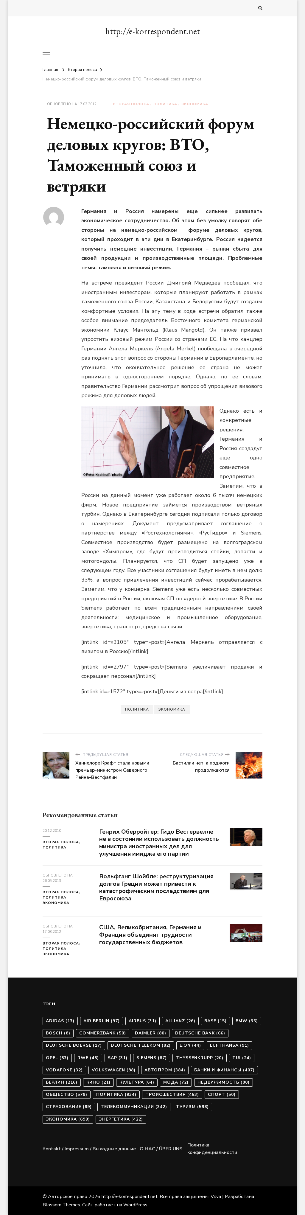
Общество (66, 1094)
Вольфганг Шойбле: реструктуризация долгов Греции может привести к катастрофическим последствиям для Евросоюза (156, 887)
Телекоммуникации (134, 1107)
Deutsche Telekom (141, 1045)
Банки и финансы (224, 1070)
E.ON (190, 1045)
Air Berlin (101, 1021)
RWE (88, 1058)
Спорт (222, 1094)
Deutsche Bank (200, 1033)
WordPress (135, 1205)
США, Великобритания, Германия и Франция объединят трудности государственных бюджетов (150, 934)
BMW (247, 1021)
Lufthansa (229, 1045)
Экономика (194, 104)
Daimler (150, 1033)
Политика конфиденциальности (212, 1149)
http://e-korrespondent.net (152, 31)
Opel (57, 1058)
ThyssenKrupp (199, 1058)
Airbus (142, 1021)
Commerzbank (102, 1033)
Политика (165, 104)
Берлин (61, 1082)
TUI (241, 1058)
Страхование (69, 1107)
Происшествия (172, 1094)
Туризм (192, 1107)
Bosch (58, 1033)
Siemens (151, 1058)
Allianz (180, 1021)
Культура (136, 1082)
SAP (117, 1058)
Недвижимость (223, 1082)
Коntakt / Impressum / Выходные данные (89, 1149)
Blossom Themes (61, 1205)
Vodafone (64, 1070)
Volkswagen (114, 1070)
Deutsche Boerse (74, 1045)
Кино (98, 1082)
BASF (215, 1021)
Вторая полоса (131, 104)
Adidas (60, 1021)
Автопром (164, 1070)
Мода (176, 1082)
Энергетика (121, 1119)
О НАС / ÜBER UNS (161, 1149)
